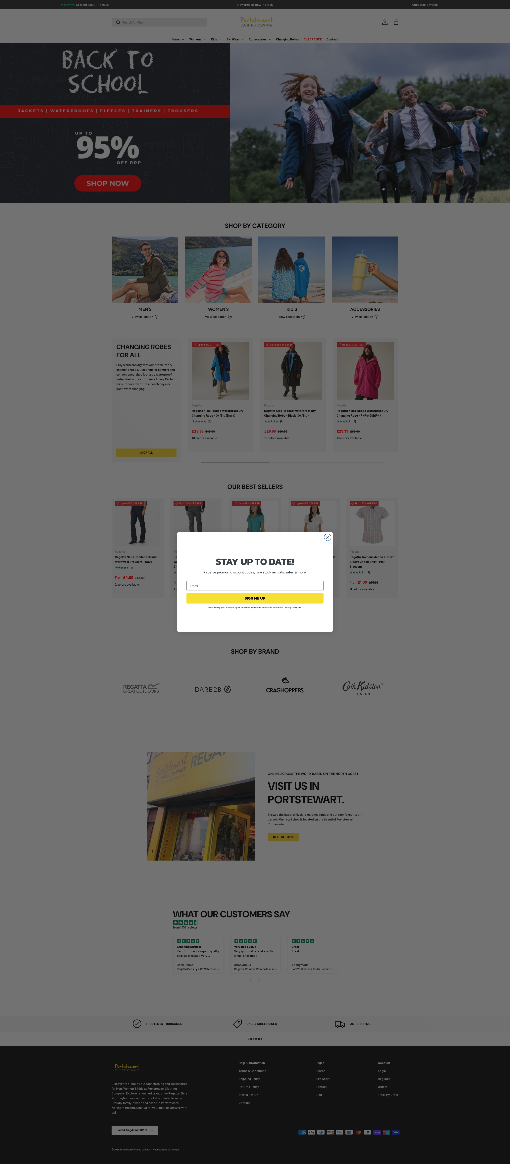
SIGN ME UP (255, 598)
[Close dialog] (327, 537)
